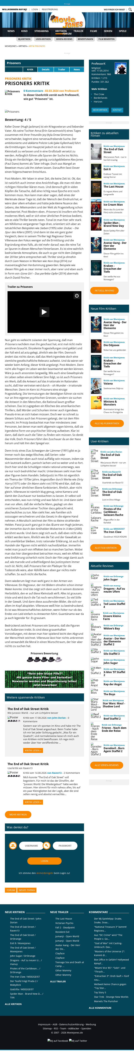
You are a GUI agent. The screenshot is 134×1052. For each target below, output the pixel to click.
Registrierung (50, 9)
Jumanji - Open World (67, 936)
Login (35, 9)
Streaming (41, 31)
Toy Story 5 (100, 992)
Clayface (60, 953)
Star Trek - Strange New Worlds (111, 996)
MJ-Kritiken (24, 39)
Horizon (98, 101)
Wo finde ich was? (114, 9)
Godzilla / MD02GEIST (22, 989)
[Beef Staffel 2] (96, 715)
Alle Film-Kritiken (106, 547)
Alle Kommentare (100, 1007)
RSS (56, 1028)
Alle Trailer (58, 981)
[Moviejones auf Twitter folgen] (78, 1040)
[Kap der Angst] (96, 683)
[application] (44, 312)
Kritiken (61, 31)
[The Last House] (96, 189)
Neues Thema (27, 890)
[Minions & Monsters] (96, 402)
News (11, 31)
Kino (24, 31)
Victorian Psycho (64, 923)
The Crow (99, 94)
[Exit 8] (96, 171)
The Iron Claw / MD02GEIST (25, 976)
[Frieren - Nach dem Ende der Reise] (95, 731)
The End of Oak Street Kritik (28, 709)
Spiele (122, 31)
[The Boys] (96, 691)
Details (46, 69)
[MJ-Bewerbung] (44, 687)
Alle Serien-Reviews (107, 765)
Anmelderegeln (44, 873)
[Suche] (130, 9)
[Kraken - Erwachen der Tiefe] (96, 267)
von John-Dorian (56, 717)
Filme (93, 31)
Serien (108, 31)
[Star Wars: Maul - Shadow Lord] (95, 704)
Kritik (30, 69)
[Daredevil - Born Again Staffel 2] (96, 749)
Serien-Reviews (64, 39)
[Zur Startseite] (67, 24)
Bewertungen (85, 39)
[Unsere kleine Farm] (95, 615)
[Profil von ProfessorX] (120, 68)
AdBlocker (73, 1028)
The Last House (63, 918)
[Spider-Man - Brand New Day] (96, 224)
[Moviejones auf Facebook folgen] (57, 1040)
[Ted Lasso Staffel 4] (95, 602)
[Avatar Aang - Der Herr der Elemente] (96, 245)
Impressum (44, 1024)
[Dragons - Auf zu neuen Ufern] (96, 589)
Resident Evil (62, 931)
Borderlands (100, 97)
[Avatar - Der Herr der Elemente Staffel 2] (96, 639)
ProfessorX (98, 63)
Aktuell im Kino (104, 290)
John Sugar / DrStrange (22, 955)
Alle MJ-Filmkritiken (107, 423)
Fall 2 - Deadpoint (65, 927)
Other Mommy (63, 970)
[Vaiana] (96, 386)
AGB (55, 1024)
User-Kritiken (43, 39)
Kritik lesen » (33, 750)
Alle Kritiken (13, 1004)
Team (63, 1028)
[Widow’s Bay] (96, 627)
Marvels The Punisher (106, 1001)
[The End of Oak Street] (96, 152)
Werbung (91, 1024)
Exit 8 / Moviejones (20, 943)
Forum (67, 33)
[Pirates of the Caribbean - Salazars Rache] (96, 512)
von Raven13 (54, 772)
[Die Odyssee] (96, 346)
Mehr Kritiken (18, 814)
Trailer (78, 31)
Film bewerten (107, 39)
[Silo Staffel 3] (96, 650)
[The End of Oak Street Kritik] (13, 717)
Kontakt (117, 110)
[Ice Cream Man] (96, 207)
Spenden (86, 1028)
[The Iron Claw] (96, 530)
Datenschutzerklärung (71, 1024)
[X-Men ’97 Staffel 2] (95, 670)
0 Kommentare (33, 91)
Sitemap (47, 1028)
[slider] (14, 69)
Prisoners (14, 63)
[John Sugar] (96, 576)
